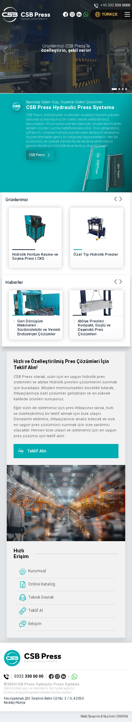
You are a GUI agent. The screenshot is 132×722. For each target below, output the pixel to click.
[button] (126, 51)
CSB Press (37, 155)
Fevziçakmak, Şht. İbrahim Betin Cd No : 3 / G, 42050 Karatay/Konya (44, 700)
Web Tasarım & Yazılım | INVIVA (104, 716)
